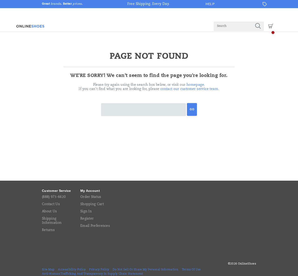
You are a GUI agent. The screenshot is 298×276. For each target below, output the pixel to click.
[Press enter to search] (258, 26)
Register (87, 219)
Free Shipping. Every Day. (148, 4)
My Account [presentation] (90, 191)
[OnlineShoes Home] (30, 26)
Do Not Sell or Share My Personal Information (145, 269)
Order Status (90, 197)
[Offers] (265, 4)
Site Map (48, 269)
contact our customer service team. (189, 89)
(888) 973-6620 (54, 197)
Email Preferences (95, 226)
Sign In (86, 211)
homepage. (195, 85)
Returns (48, 230)
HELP (210, 4)
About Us (49, 211)
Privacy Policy (99, 269)
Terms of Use (191, 269)
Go (192, 109)
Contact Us (51, 204)
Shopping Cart (92, 204)
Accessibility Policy (72, 269)
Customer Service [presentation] (56, 191)
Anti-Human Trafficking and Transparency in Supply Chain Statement (92, 274)
